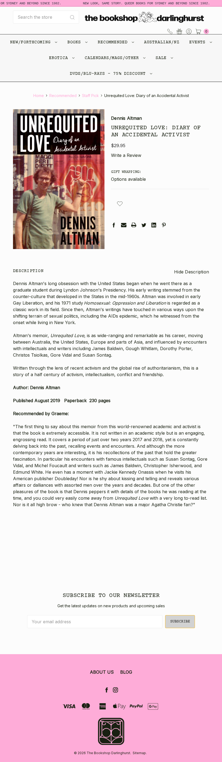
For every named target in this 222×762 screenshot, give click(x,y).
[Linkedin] (153, 225)
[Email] (123, 225)
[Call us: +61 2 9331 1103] (170, 31)
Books (75, 42)
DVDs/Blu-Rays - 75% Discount (109, 73)
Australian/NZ (161, 42)
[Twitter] (143, 225)
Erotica (60, 58)
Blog (126, 672)
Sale (162, 58)
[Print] (133, 225)
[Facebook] (113, 225)
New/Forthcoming (31, 42)
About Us (102, 672)
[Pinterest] (163, 225)
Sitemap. (140, 753)
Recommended (114, 42)
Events (198, 42)
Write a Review (126, 155)
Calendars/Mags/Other (113, 58)
